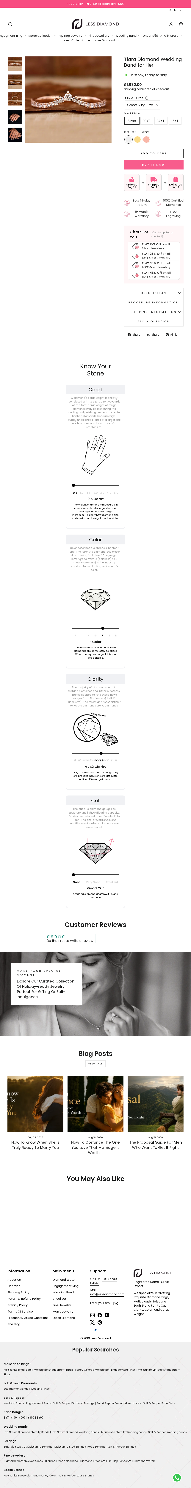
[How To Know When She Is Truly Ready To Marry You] (35, 1104)
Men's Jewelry (63, 1311)
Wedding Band (126, 36)
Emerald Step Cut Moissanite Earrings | (29, 1447)
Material (133, 113)
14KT (161, 120)
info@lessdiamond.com (107, 1294)
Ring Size (134, 98)
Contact (13, 1286)
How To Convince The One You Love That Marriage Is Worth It (95, 1147)
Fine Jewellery (99, 36)
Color (137, 132)
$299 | (23, 1417)
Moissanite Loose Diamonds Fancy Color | (30, 1475)
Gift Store (171, 36)
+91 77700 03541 (103, 1281)
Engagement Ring (66, 1286)
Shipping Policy (18, 1292)
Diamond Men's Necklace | (62, 1461)
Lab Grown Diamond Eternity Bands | (27, 1432)
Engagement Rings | (124, 1370)
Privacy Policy (17, 1305)
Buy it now (153, 165)
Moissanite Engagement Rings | (54, 1370)
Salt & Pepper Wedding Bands (167, 1432)
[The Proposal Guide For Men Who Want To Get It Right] (156, 1104)
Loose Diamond (104, 40)
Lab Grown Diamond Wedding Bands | (76, 1432)
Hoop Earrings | (97, 1447)
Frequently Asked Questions (27, 1318)
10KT (146, 120)
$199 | (14, 1417)
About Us (14, 1280)
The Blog (13, 1324)
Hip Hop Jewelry (71, 36)
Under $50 (151, 36)
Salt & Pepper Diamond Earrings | (74, 1403)
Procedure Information (154, 302)
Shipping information (154, 312)
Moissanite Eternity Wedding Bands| (124, 1432)
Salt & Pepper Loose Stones (76, 1475)
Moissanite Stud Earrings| (70, 1447)
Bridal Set (59, 1299)
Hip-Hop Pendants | (120, 1461)
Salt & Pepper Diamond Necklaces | (119, 1403)
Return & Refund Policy (24, 1299)
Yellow (137, 139)
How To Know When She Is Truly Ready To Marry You (35, 1145)
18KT (175, 120)
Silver (132, 120)
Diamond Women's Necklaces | (24, 1461)
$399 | (32, 1417)
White (128, 139)
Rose (146, 139)
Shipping (130, 89)
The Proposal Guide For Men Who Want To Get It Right (155, 1145)
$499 (40, 1417)
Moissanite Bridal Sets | (18, 1370)
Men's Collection (40, 36)
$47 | (7, 1417)
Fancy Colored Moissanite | (92, 1370)
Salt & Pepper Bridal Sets (159, 1403)
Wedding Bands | (14, 1403)
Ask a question (153, 321)
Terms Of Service (20, 1311)
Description (154, 293)
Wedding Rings (40, 1389)
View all (95, 1063)
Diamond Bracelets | (93, 1461)
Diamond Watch (64, 1280)
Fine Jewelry (62, 1305)
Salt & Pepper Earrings (121, 1447)
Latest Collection (74, 40)
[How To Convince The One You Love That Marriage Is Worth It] (95, 1104)
